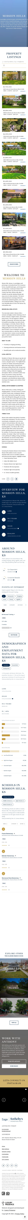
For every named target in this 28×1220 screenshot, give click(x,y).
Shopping (20, 596)
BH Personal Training (7, 614)
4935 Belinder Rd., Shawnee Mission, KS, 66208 (12, 879)
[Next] (24, 1100)
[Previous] (4, 1100)
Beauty (11, 599)
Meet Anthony (5, 1149)
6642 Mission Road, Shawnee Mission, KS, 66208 (12, 835)
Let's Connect (5, 1159)
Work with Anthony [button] (14, 1061)
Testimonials (5, 1157)
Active (5, 599)
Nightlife (19, 599)
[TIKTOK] (3, 1165)
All (4, 596)
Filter (7, 65)
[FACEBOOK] (11, 1165)
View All (14, 1022)
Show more (14, 635)
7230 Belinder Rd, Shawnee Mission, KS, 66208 (12, 857)
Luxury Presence (9, 1210)
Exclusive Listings (6, 1151)
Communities (5, 1154)
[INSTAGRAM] (7, 1165)
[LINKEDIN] (16, 1165)
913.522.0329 (5, 1129)
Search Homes (14, 264)
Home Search (14, 1066)
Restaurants (11, 596)
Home (3, 1146)
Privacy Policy (19, 1214)
